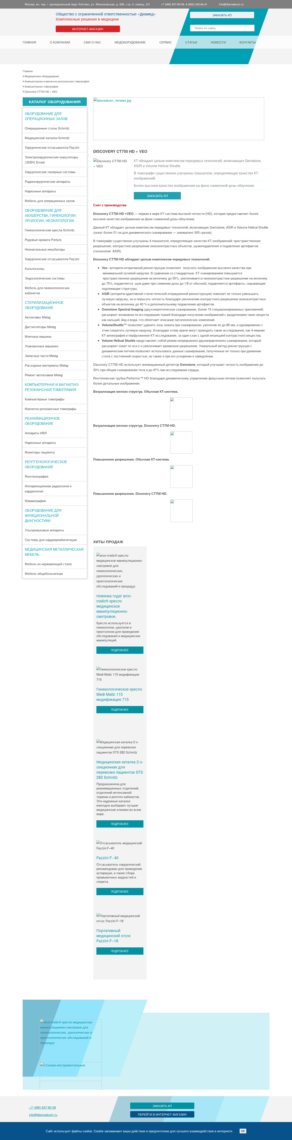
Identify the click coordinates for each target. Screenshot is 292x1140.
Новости (218, 42)
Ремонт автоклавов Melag (44, 375)
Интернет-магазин (87, 29)
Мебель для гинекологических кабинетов (47, 290)
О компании (60, 42)
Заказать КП (222, 15)
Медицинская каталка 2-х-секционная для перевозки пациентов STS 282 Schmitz (119, 769)
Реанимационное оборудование (42, 421)
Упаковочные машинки (41, 346)
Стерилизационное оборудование (44, 305)
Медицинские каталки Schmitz (47, 137)
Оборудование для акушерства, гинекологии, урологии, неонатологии (51, 215)
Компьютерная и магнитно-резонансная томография (52, 387)
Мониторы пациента (40, 452)
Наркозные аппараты (40, 191)
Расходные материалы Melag (46, 365)
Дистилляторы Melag (40, 326)
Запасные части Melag (41, 355)
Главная (29, 42)
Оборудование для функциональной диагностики (43, 515)
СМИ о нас (92, 42)
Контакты (247, 42)
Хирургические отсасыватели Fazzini (52, 147)
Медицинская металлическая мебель (54, 552)
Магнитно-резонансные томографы (50, 408)
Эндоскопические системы (45, 278)
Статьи (191, 42)
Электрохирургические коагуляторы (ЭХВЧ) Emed (51, 159)
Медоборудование (130, 42)
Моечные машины (38, 336)
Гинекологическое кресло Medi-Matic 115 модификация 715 (119, 694)
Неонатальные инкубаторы (45, 249)
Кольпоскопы (34, 268)
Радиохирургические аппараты (47, 181)
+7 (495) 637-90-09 (42, 1107)
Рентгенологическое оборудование (46, 464)
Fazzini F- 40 (107, 857)
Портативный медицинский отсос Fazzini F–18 (113, 935)
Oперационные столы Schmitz (47, 128)
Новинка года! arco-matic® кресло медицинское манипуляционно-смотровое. (114, 606)
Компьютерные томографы (44, 399)
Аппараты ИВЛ (36, 433)
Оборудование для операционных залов (46, 116)
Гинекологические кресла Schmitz (50, 230)
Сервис (165, 42)
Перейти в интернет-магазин (162, 1114)
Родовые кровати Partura (43, 239)
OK (243, 1131)
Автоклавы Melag (37, 317)
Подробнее (120, 650)
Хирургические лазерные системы (50, 171)
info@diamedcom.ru (231, 4)
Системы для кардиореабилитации (51, 539)
